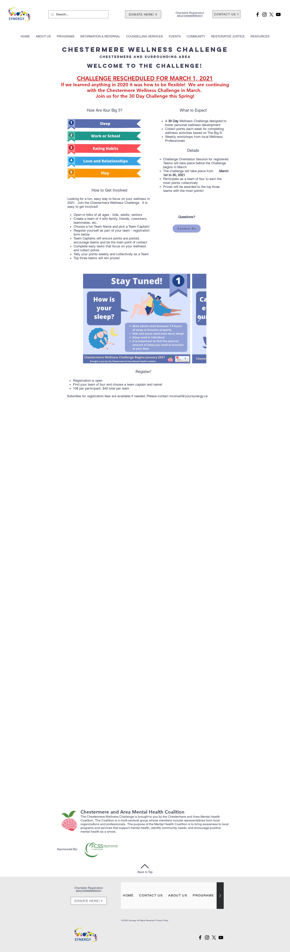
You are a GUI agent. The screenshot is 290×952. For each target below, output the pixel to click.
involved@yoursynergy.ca (188, 396)
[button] (43, 36)
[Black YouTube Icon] (278, 14)
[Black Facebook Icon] (257, 14)
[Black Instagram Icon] (264, 14)
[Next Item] (199, 318)
